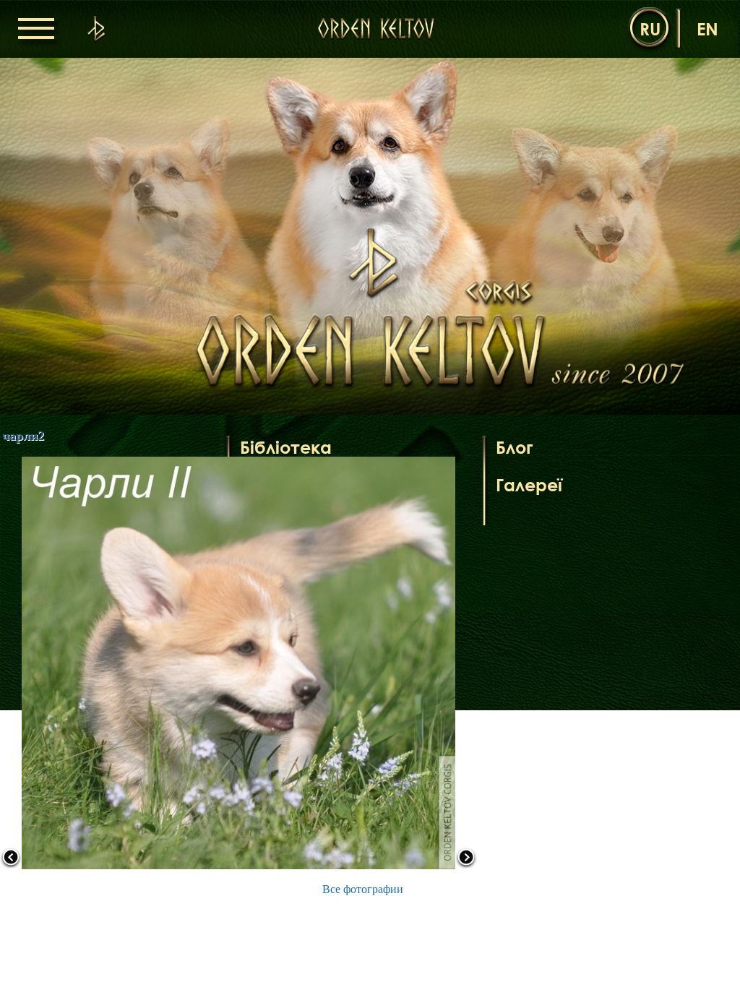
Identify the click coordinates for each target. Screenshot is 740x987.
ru (650, 28)
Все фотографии (362, 889)
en (707, 28)
